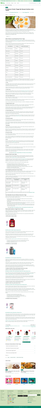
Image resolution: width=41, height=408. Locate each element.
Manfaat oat (14, 141)
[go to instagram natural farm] (28, 402)
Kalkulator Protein (32, 192)
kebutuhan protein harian (25, 90)
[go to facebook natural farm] (29, 402)
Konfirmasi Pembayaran (2, 397)
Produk (2, 392)
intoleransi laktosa (18, 115)
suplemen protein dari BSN (15, 238)
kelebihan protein (14, 157)
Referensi (6, 355)
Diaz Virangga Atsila (26, 12)
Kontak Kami (2, 394)
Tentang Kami (3, 393)
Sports (8, 357)
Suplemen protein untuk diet (9, 320)
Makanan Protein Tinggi (20, 357)
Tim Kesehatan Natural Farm (13, 12)
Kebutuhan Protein (12, 357)
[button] (3, 3)
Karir (1, 395)
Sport (7, 7)
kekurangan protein (24, 158)
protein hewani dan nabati (18, 40)
